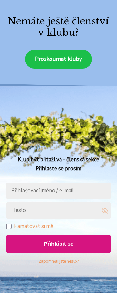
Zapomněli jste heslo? (59, 261)
